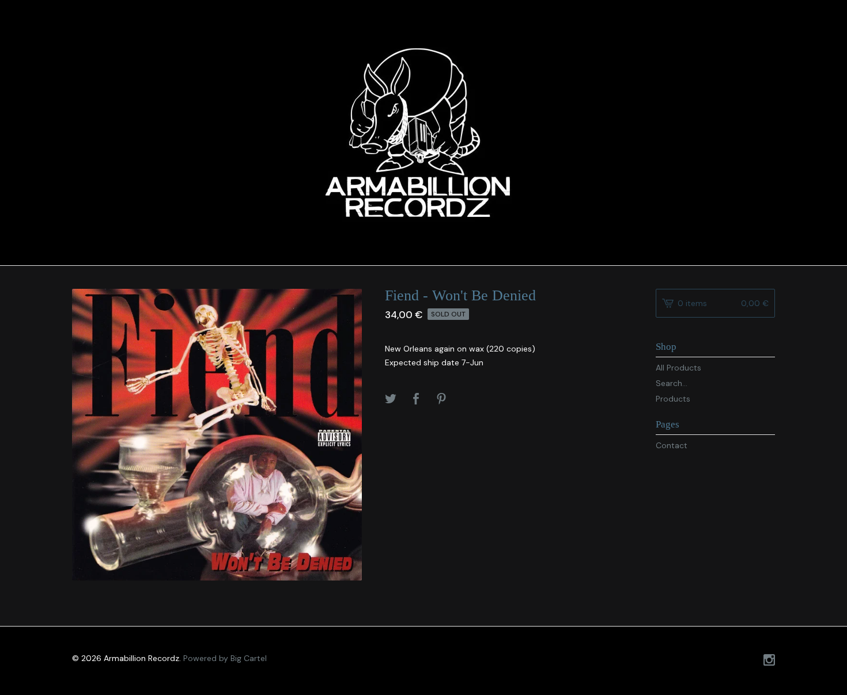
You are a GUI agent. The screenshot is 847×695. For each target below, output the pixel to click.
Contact (671, 445)
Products (673, 399)
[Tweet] (390, 399)
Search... (671, 383)
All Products (678, 367)
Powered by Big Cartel (225, 658)
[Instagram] (769, 661)
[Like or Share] (416, 399)
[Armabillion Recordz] (423, 131)
